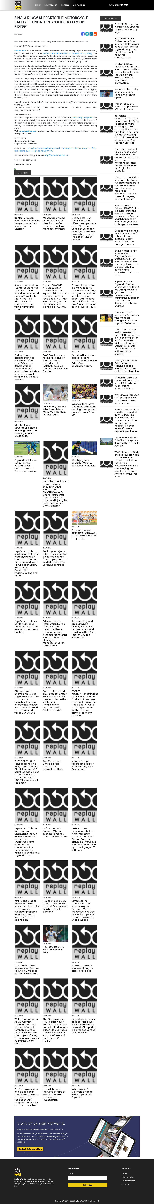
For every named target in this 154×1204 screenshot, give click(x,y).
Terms (124, 1173)
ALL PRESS (65, 5)
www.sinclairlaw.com (28, 131)
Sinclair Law (20, 50)
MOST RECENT (50, 5)
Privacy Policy (128, 1177)
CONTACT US (79, 5)
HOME (38, 5)
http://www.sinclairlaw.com (57, 155)
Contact (125, 1184)
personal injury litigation (82, 117)
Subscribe (87, 1185)
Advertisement (128, 1181)
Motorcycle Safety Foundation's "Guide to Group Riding (67, 53)
